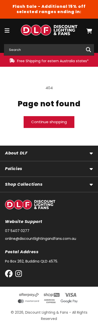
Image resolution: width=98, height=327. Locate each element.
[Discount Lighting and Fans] (49, 31)
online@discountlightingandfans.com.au (40, 238)
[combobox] (49, 49)
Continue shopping (49, 121)
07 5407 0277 (17, 230)
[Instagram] (18, 274)
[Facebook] (10, 274)
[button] (89, 31)
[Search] (88, 49)
